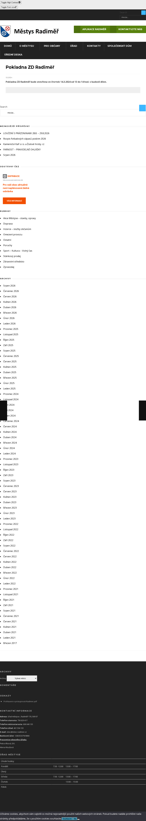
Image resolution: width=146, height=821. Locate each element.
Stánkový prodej (12, 256)
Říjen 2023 (8, 469)
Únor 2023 (9, 513)
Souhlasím (67, 819)
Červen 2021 (10, 621)
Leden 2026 (9, 323)
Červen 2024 (10, 426)
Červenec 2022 (11, 551)
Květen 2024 (9, 431)
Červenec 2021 (11, 616)
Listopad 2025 (10, 334)
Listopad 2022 (10, 529)
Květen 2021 (9, 626)
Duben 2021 (9, 632)
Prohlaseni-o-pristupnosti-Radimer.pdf (20, 701)
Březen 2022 (10, 572)
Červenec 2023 (11, 486)
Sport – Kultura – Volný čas (17, 250)
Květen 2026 (9, 301)
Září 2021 (8, 605)
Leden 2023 (9, 518)
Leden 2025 (9, 388)
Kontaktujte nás (130, 29)
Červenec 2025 (11, 356)
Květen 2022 (9, 561)
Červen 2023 (10, 491)
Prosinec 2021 (10, 589)
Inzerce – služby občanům (17, 229)
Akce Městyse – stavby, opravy (19, 218)
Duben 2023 (9, 502)
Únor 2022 (9, 578)
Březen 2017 (10, 643)
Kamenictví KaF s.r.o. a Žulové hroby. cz (23, 144)
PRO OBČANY (52, 46)
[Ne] (78, 819)
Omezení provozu (12, 234)
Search (123, 12)
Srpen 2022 (9, 545)
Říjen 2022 (8, 534)
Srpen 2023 (9, 480)
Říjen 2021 (8, 599)
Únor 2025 (9, 383)
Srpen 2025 (9, 350)
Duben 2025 (9, 372)
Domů (8, 46)
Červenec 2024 (11, 421)
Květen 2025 (9, 366)
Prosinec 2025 (10, 329)
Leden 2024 (9, 453)
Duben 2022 (9, 567)
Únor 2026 (9, 318)
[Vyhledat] (143, 12)
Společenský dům (120, 46)
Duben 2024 (9, 437)
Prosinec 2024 (10, 394)
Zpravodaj (8, 267)
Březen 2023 (10, 507)
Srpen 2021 (9, 610)
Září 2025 (8, 345)
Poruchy (7, 245)
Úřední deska (13, 54)
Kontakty (94, 46)
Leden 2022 (9, 583)
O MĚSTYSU (26, 46)
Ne (75, 819)
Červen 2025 (10, 361)
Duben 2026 (9, 307)
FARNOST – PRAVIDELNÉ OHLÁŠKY (22, 149)
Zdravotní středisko (13, 261)
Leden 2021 (9, 637)
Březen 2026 (10, 312)
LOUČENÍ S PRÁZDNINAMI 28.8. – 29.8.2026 (26, 133)
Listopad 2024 (10, 399)
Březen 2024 (10, 442)
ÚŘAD (73, 46)
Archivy (3, 678)
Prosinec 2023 (10, 459)
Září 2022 (8, 540)
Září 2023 (8, 475)
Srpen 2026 (9, 155)
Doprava (8, 223)
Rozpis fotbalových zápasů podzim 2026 (24, 138)
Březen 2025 (10, 377)
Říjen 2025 (8, 339)
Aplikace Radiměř (94, 29)
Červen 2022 (10, 556)
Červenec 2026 (11, 291)
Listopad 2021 (10, 594)
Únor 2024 (9, 448)
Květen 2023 (9, 496)
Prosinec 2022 (10, 524)
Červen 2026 (10, 296)
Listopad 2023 (10, 464)
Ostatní (7, 239)
